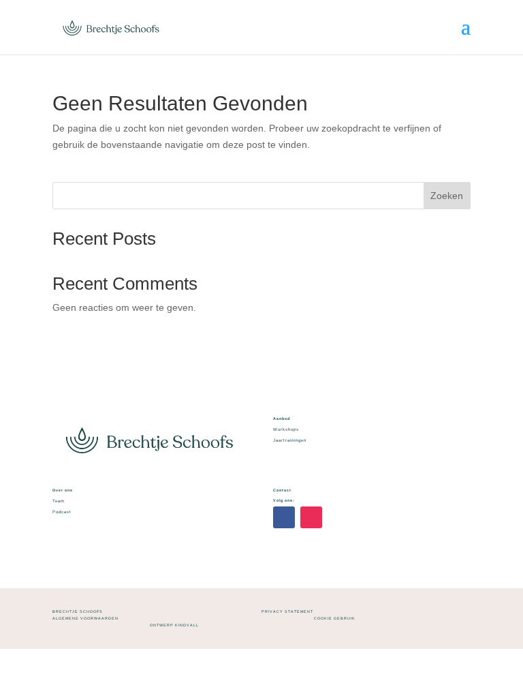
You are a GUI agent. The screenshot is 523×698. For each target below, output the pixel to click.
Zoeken (446, 195)
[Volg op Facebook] (284, 517)
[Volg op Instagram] (311, 517)
